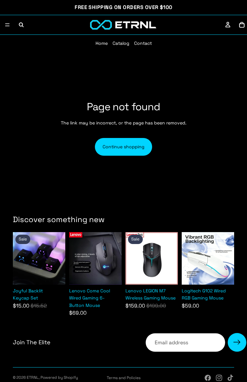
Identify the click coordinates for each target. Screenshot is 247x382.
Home (102, 43)
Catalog (121, 43)
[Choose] (168, 274)
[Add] (55, 274)
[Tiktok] (230, 378)
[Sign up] (237, 342)
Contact (143, 43)
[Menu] (7, 24)
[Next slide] (58, 258)
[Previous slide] (20, 258)
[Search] (21, 25)
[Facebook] (208, 378)
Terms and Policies (124, 377)
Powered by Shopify (59, 377)
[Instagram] (219, 378)
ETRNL (33, 377)
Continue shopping (123, 147)
